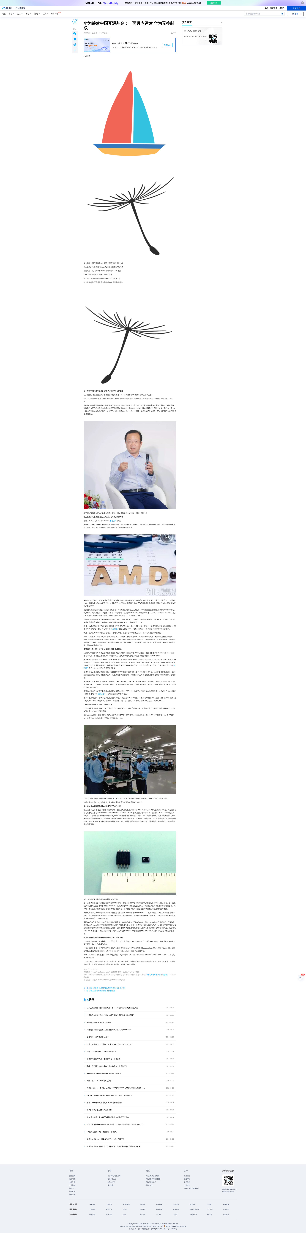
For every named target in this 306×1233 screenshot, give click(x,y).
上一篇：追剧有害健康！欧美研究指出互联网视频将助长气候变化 (104, 988)
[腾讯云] (7, 8)
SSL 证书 (210, 1209)
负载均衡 (109, 1214)
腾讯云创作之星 (151, 1182)
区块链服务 (126, 1204)
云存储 (209, 1204)
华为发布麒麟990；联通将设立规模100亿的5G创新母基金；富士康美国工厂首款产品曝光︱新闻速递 (116, 1124)
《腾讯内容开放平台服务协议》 (157, 974)
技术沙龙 (72, 1182)
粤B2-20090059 (158, 1226)
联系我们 (187, 1182)
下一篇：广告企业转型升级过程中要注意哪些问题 (99, 991)
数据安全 (92, 1214)
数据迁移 (226, 1214)
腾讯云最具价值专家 (152, 1176)
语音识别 (226, 1209)
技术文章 (72, 1176)
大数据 (175, 1214)
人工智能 (114, 629)
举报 (174, 33)
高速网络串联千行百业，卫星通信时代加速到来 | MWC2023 (109, 1029)
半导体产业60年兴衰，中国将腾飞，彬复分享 (103, 1059)
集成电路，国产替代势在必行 (98, 1037)
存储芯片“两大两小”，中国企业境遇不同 (101, 1051)
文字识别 (142, 1214)
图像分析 (176, 1209)
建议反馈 (273, 8)
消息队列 (142, 1204)
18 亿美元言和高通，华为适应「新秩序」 (102, 1131)
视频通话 (159, 1209)
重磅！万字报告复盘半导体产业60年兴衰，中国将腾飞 (107, 1066)
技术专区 (72, 1194)
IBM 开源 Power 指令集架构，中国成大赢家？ (104, 1073)
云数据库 (176, 1204)
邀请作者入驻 (112, 1179)
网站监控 (209, 1214)
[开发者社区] (20, 8)
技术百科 (72, 1191)
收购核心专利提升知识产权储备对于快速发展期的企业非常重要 (110, 1015)
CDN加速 (143, 1209)
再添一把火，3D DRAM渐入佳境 (99, 1080)
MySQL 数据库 (194, 1209)
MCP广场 (54, 14)
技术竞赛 (110, 1185)
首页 (4, 14)
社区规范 (187, 1176)
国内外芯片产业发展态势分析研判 (99, 1110)
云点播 (158, 1214)
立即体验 (167, 45)
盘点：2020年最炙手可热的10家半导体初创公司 (105, 1102)
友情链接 (187, 1185)
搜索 (282, 14)
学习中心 (72, 1188)
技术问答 (72, 1179)
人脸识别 (92, 1209)
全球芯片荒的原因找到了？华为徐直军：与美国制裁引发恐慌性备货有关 (113, 1146)
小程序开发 (193, 1214)
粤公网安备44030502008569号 (176, 1226)
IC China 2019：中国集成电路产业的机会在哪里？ (105, 1139)
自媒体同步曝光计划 (114, 1176)
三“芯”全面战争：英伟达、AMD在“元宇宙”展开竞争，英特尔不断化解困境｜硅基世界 (116, 1088)
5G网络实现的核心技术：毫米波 (99, 1022)
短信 (124, 1214)
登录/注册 (296, 8)
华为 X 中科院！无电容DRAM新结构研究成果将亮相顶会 (108, 1117)
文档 (266, 8)
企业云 (125, 1209)
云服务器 (109, 1204)
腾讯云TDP (149, 1185)
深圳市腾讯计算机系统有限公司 (130, 1226)
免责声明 (187, 1179)
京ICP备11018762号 (170, 1229)
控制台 (281, 8)
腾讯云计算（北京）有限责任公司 (139, 1229)
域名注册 (92, 1204)
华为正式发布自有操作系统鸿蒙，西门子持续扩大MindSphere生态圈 (112, 1008)
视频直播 (226, 1204)
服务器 (112, 520)
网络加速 (159, 1204)
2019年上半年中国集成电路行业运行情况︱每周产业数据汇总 (109, 1095)
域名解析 (193, 1204)
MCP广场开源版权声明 (191, 1188)
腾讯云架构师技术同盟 (153, 1179)
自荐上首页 (111, 1182)
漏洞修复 (101, 694)
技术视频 (72, 1185)
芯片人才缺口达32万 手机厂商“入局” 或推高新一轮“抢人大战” (109, 1044)
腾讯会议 (109, 1209)
